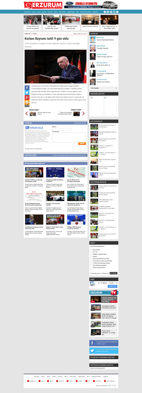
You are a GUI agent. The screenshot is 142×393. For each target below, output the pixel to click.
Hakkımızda (33, 381)
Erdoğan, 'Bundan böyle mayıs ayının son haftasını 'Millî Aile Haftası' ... (54, 186)
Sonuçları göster (96, 273)
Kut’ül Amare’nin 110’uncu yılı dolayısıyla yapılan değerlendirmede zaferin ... (54, 233)
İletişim (51, 381)
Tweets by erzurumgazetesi (97, 368)
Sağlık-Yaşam (71, 12)
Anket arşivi (105, 273)
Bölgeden (95, 12)
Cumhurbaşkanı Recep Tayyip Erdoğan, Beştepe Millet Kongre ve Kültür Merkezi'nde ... (75, 209)
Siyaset (44, 12)
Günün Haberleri (111, 381)
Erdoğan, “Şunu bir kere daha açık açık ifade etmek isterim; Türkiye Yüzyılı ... (76, 233)
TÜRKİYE (34, 33)
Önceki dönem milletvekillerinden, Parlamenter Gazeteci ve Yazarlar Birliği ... (34, 186)
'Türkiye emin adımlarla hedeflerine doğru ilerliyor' (65, 113)
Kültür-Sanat (62, 12)
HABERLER (27, 33)
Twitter (71, 381)
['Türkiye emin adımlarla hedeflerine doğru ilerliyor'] (76, 115)
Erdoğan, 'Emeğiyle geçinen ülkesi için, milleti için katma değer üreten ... (53, 209)
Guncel (33, 12)
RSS (89, 381)
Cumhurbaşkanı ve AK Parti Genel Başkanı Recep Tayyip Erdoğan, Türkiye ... (34, 233)
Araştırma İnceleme (85, 12)
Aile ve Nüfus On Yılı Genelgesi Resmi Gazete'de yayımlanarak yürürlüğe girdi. (75, 186)
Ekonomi (50, 12)
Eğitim (56, 12)
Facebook (61, 381)
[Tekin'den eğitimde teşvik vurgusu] (33, 115)
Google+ (80, 381)
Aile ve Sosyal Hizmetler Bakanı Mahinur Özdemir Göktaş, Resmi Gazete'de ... (33, 209)
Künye (42, 381)
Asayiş (39, 12)
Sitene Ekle (98, 381)
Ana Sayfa (27, 12)
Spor (77, 12)
